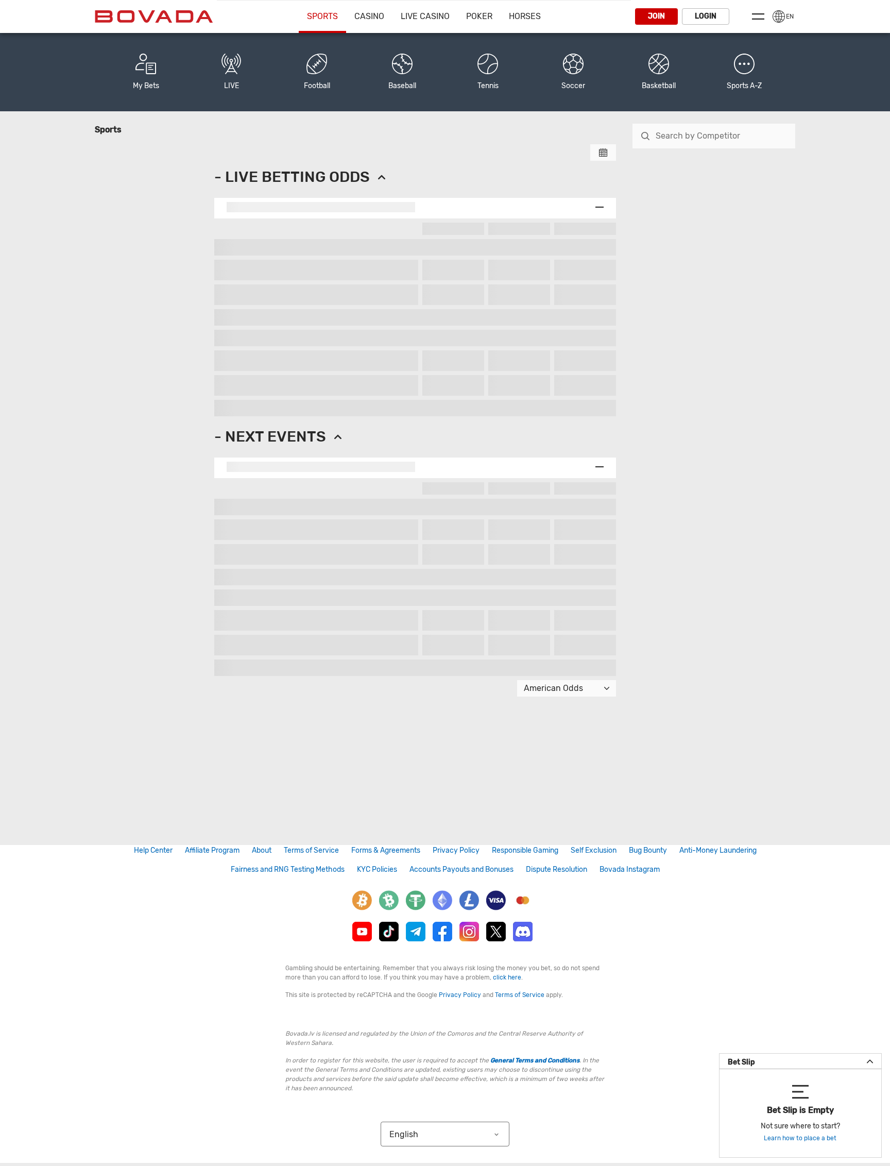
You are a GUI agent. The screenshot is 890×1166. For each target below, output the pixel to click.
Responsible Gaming (525, 850)
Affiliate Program (212, 850)
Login (705, 16)
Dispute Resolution (556, 869)
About (261, 850)
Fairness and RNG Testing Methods (288, 869)
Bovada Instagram (630, 869)
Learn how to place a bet (800, 1138)
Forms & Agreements (385, 850)
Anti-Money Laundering (718, 850)
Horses (525, 16)
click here (507, 977)
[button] (744, 72)
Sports (322, 16)
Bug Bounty (648, 850)
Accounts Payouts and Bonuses (461, 869)
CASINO (369, 16)
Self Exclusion (594, 850)
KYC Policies (377, 869)
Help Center (153, 850)
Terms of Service (311, 850)
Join (656, 16)
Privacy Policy (456, 850)
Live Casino (425, 16)
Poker (479, 16)
